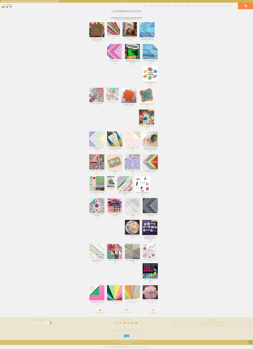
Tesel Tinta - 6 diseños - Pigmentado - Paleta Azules (147, 39)
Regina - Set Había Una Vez (96, 103)
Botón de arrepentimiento (137, 341)
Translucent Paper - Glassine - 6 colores (129, 104)
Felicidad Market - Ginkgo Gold (132, 148)
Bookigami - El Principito (130, 37)
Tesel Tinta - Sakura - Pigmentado (115, 61)
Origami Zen (111, 188)
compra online (206, 5)
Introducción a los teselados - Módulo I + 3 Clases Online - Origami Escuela (150, 238)
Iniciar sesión (129, 1)
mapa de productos (153, 5)
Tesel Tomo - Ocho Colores (115, 301)
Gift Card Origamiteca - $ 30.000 (115, 171)
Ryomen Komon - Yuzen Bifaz (97, 170)
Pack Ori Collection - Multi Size (147, 104)
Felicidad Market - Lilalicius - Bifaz (133, 171)
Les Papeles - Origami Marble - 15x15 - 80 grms (150, 61)
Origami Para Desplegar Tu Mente (143, 193)
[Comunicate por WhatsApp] (250, 342)
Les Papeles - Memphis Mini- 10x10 (115, 261)
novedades (161, 5)
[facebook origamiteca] (120, 323)
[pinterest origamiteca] (132, 323)
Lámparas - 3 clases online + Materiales (147, 126)
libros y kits (182, 5)
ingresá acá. (131, 341)
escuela (194, 5)
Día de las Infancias (220, 5)
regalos (188, 5)
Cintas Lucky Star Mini (114, 36)
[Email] (136, 323)
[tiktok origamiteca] (128, 323)
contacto (229, 5)
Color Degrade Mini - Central (115, 215)
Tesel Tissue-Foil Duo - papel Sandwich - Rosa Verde (97, 302)
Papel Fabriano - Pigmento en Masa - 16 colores (150, 171)
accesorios (168, 5)
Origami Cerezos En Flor (150, 258)
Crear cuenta (124, 1)
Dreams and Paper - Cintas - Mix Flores (125, 193)
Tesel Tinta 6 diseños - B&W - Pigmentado (150, 215)
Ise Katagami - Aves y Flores (97, 192)
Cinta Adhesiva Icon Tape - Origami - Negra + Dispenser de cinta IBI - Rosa (151, 148)
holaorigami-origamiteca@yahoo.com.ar (216, 322)
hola (213, 5)
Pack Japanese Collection (132, 235)
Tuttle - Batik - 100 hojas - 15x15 (150, 280)
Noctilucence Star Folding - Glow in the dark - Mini (115, 148)
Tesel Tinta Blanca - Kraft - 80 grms (133, 261)
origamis (175, 5)
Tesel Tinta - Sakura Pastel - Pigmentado (97, 148)
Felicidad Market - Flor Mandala (97, 215)
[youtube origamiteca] (124, 323)
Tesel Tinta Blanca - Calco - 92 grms (133, 215)
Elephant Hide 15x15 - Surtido (132, 302)
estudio (199, 5)
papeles (145, 5)
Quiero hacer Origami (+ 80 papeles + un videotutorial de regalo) (133, 61)
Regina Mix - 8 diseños (112, 101)
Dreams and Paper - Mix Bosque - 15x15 (97, 261)
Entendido (146, 346)
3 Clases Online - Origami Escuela (150, 83)
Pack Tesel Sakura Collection (150, 302)
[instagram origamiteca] (116, 323)
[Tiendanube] (126, 343)
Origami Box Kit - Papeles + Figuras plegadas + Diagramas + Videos (97, 39)
